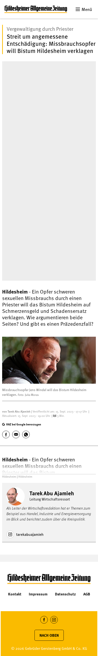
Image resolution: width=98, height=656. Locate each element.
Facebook (44, 623)
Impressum (38, 594)
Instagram (54, 623)
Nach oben (49, 635)
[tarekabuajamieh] (10, 534)
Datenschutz (65, 594)
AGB (86, 594)
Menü (87, 9)
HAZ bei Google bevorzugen (23, 424)
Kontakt (14, 594)
